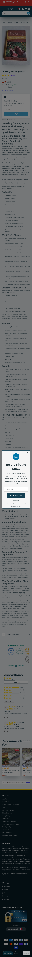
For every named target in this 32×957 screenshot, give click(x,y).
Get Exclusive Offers (16, 495)
